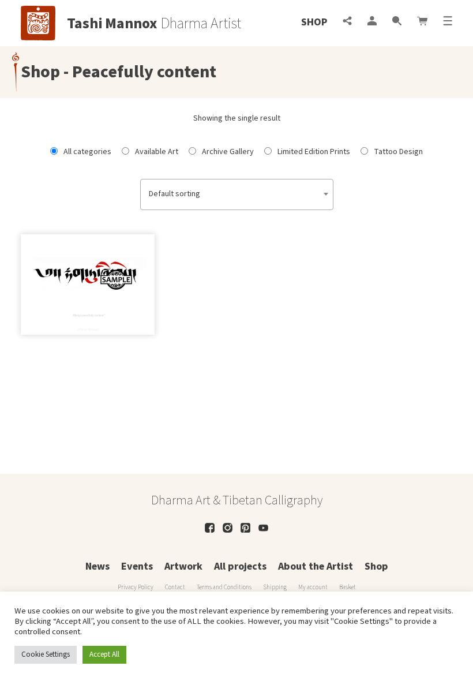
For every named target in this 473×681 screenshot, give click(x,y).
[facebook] (210, 528)
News (97, 566)
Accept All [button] (104, 654)
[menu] (447, 22)
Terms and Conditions (224, 587)
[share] (347, 22)
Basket (347, 587)
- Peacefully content (138, 71)
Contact (175, 587)
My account (313, 587)
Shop (314, 22)
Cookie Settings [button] (45, 654)
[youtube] (263, 528)
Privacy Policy (135, 587)
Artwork (183, 566)
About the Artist (315, 566)
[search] (396, 22)
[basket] (422, 22)
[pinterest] (245, 528)
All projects (240, 566)
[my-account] (372, 22)
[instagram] (228, 528)
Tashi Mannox (112, 23)
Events (137, 566)
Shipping (275, 587)
